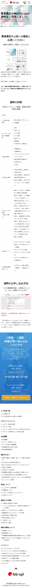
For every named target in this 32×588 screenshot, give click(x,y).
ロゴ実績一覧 (6, 414)
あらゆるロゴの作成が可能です (11, 462)
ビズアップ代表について (9, 442)
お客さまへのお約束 (8, 470)
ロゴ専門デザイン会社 (4, 2)
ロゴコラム (5, 563)
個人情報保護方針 (7, 449)
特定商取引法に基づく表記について (16, 583)
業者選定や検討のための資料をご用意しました (15, 472)
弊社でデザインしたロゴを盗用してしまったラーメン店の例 (16, 539)
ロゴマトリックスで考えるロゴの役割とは (14, 551)
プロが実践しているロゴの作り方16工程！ (14, 560)
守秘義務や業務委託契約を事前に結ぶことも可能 (16, 535)
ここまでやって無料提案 (9, 487)
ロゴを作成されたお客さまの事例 (12, 416)
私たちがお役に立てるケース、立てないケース (15, 465)
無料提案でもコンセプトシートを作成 (13, 512)
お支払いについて (7, 495)
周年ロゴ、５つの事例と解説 (10, 558)
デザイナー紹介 (6, 426)
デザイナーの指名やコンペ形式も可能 (13, 431)
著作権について (6, 530)
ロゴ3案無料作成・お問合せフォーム (18, 313)
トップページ (5, 26)
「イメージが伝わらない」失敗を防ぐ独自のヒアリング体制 (16, 507)
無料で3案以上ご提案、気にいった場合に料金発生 (16, 459)
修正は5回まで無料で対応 (9, 515)
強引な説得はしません (8, 517)
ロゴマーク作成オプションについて (12, 492)
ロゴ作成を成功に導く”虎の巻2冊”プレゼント (15, 474)
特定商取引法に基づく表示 (10, 447)
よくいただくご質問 (8, 479)
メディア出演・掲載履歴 (9, 444)
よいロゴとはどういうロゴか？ (11, 548)
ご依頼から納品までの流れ (10, 503)
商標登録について (7, 533)
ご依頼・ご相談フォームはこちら (16, 397)
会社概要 (4, 439)
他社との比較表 (6, 467)
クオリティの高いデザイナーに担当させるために (16, 429)
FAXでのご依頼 (6, 522)
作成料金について (7, 490)
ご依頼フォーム (6, 520)
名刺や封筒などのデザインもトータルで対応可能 (16, 477)
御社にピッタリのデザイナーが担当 (12, 510)
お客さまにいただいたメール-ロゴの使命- (14, 553)
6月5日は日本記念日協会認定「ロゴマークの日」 (16, 556)
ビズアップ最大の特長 (8, 424)
